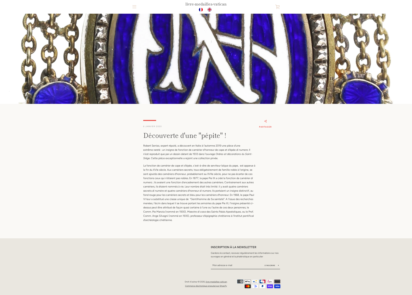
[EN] (210, 10)
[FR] (201, 10)
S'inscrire (270, 265)
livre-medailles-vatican (206, 4)
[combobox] (201, 10)
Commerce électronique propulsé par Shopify (206, 286)
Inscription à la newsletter (233, 247)
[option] (210, 10)
